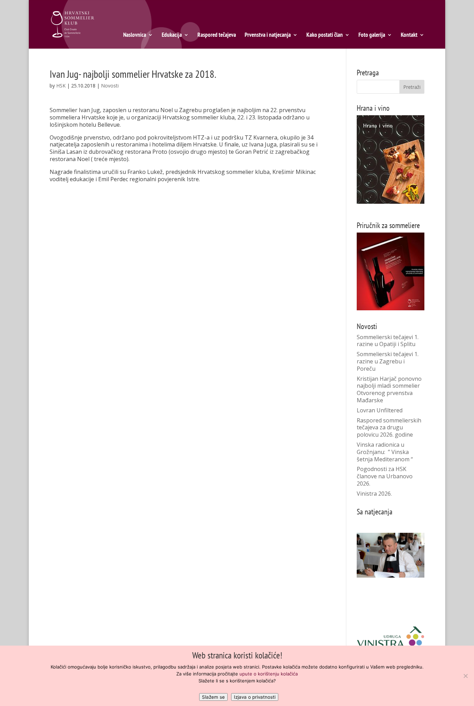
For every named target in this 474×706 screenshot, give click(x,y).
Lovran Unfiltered (380, 410)
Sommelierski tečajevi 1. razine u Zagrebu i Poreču (387, 361)
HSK (61, 85)
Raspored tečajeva (216, 35)
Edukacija (172, 35)
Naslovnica (134, 35)
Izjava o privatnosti (255, 697)
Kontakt (409, 35)
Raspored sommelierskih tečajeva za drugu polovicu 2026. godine (389, 428)
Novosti (110, 85)
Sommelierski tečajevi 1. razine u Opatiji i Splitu (387, 340)
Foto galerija (371, 35)
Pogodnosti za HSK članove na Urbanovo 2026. (385, 476)
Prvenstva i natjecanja (268, 35)
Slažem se (213, 697)
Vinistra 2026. (374, 493)
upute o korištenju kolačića (268, 673)
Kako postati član (324, 35)
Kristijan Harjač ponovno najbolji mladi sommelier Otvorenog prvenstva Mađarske (389, 389)
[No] (465, 675)
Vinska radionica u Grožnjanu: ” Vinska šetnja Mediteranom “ (385, 452)
